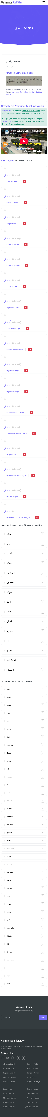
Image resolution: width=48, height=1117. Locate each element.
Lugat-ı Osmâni (9, 1107)
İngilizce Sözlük (13, 308)
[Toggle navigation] (43, 2)
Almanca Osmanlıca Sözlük (20, 72)
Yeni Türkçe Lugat (13, 329)
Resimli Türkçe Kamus (15, 350)
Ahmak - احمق (7, 160)
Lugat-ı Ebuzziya (13, 371)
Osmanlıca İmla (33, 1107)
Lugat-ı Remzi (12, 287)
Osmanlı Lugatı (8, 1102)
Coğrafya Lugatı (33, 1098)
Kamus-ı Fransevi (13, 266)
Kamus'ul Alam (32, 1068)
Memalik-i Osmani (10, 1098)
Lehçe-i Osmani (12, 203)
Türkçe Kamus (32, 1093)
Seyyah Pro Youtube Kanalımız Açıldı (22, 106)
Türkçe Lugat (32, 1102)
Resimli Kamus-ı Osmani (15, 413)
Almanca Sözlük (9, 1064)
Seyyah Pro (6, 111)
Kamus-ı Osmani (13, 245)
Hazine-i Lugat (12, 497)
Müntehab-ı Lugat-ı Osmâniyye (18, 518)
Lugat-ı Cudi (12, 455)
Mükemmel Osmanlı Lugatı (16, 476)
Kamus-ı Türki (12, 182)
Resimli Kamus (32, 1089)
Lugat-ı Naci (12, 224)
